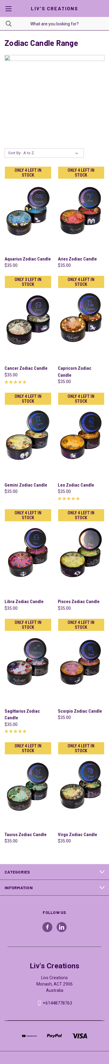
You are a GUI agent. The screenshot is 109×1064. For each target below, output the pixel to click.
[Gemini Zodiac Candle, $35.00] (28, 435)
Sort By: (14, 153)
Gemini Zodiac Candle (26, 485)
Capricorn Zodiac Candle (74, 372)
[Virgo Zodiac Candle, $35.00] (81, 785)
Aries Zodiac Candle (77, 259)
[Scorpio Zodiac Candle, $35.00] (81, 661)
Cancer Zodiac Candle (26, 368)
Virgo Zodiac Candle (77, 834)
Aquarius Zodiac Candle (28, 259)
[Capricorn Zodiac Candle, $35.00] (81, 318)
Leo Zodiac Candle (76, 485)
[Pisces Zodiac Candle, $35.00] (81, 552)
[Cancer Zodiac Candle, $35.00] (28, 318)
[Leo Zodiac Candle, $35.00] (81, 435)
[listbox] (51, 153)
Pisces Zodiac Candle (79, 601)
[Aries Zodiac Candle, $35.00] (81, 209)
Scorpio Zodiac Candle (80, 711)
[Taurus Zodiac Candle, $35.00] (28, 785)
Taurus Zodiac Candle (26, 834)
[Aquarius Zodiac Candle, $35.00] (28, 209)
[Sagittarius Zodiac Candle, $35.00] (28, 661)
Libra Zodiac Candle (24, 601)
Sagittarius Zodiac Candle (22, 714)
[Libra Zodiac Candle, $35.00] (28, 552)
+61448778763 (57, 1003)
